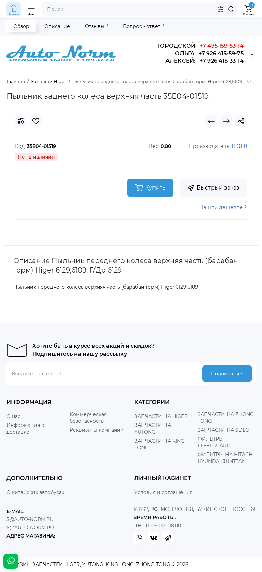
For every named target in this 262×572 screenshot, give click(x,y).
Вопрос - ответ (143, 26)
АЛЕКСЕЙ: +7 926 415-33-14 (204, 61)
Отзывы (96, 26)
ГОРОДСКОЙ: (200, 46)
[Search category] (220, 9)
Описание (57, 26)
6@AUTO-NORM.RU (30, 528)
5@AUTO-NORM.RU (30, 519)
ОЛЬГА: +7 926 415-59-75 (209, 53)
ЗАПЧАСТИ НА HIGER (161, 416)
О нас (13, 416)
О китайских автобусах (35, 492)
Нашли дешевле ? (223, 207)
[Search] (230, 9)
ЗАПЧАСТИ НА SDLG (223, 430)
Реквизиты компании (97, 430)
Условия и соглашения (163, 492)
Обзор (21, 26)
